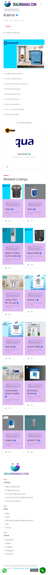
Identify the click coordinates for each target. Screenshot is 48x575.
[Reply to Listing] (6, 221)
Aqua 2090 (33, 253)
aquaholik (23, 154)
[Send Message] (7, 166)
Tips (7, 524)
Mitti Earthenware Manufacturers (19, 520)
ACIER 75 (32, 440)
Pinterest (9, 554)
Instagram (9, 550)
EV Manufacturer (12, 490)
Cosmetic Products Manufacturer (19, 497)
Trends (8, 527)
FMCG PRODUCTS (12, 487)
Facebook (9, 540)
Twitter (8, 543)
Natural (9, 346)
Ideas (7, 517)
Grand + (31, 299)
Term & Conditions (13, 501)
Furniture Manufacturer (15, 494)
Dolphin (9, 440)
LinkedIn (8, 547)
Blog (7, 513)
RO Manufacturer (11, 10)
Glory (30, 209)
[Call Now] (43, 570)
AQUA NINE (33, 346)
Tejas (8, 209)
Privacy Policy (18, 568)
